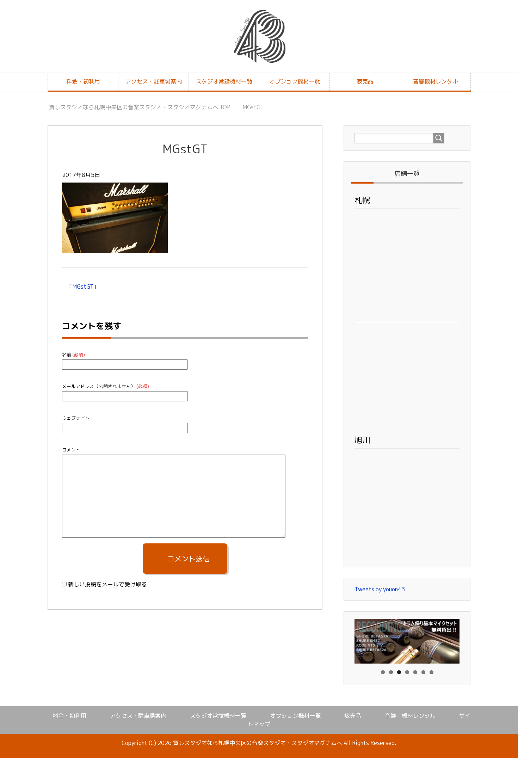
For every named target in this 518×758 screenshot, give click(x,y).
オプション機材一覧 (294, 81)
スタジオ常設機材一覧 (224, 81)
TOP (139, 107)
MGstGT (82, 286)
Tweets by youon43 (379, 589)
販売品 (365, 81)
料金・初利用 (83, 81)
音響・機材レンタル (410, 716)
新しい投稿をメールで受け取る (107, 584)
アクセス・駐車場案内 (153, 81)
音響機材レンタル (435, 81)
